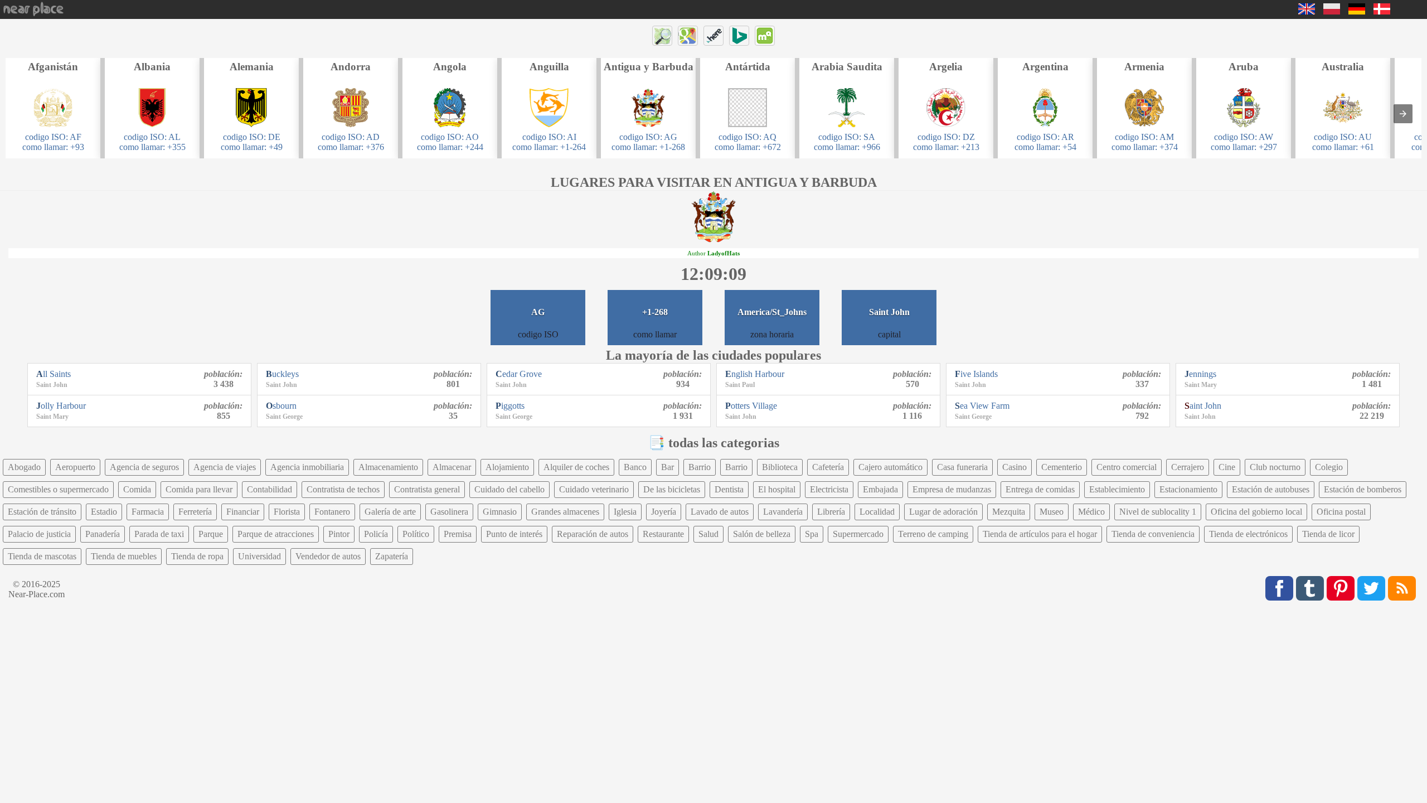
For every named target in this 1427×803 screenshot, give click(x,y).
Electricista (829, 489)
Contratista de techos (343, 489)
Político (415, 534)
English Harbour (754, 374)
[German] (1356, 11)
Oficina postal (1341, 511)
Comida (137, 489)
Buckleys (282, 374)
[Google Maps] (688, 36)
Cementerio (1061, 467)
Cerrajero (1187, 467)
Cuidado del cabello (509, 489)
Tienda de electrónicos (1248, 534)
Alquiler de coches (576, 467)
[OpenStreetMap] (662, 36)
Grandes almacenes (565, 511)
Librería (831, 511)
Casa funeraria (962, 467)
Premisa (458, 534)
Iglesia (625, 511)
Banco (635, 467)
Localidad (877, 511)
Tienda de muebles (124, 556)
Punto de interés (514, 534)
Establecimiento (1117, 489)
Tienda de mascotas (42, 556)
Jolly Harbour (61, 405)
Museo (1052, 511)
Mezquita (1008, 511)
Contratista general (427, 489)
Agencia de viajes (224, 467)
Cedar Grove (519, 374)
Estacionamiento (1188, 489)
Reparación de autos (592, 534)
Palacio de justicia (39, 534)
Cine (1227, 467)
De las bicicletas (671, 489)
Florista (287, 511)
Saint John (1203, 405)
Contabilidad (269, 489)
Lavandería (783, 511)
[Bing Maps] (739, 36)
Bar (667, 467)
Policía (376, 534)
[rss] (1402, 588)
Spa (811, 534)
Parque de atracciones (275, 534)
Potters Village (751, 405)
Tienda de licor (1328, 534)
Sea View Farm (982, 405)
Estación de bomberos (1362, 489)
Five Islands (976, 374)
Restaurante (663, 534)
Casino (1014, 467)
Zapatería (391, 556)
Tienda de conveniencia (1153, 534)
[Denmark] (1381, 11)
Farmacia (148, 511)
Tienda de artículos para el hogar (1040, 534)
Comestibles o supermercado (58, 489)
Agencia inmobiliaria (307, 467)
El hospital (776, 489)
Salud (708, 534)
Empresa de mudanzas (951, 489)
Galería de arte (390, 511)
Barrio (699, 467)
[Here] (713, 36)
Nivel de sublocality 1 (1157, 511)
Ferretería (195, 511)
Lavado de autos (720, 511)
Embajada (880, 489)
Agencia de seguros (144, 467)
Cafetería (828, 467)
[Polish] (1331, 11)
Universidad (259, 556)
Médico (1091, 511)
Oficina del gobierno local (1256, 511)
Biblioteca (780, 467)
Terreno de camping (933, 534)
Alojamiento (507, 467)
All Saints (53, 374)
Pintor (339, 534)
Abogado (24, 467)
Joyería (663, 511)
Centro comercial (1126, 467)
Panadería (102, 534)
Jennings (1200, 374)
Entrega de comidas (1040, 489)
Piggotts (510, 405)
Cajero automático (890, 467)
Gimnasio (500, 511)
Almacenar (452, 467)
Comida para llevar (199, 489)
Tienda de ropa (197, 556)
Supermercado (858, 534)
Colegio (1329, 467)
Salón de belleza (761, 534)
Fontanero (332, 511)
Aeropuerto (75, 467)
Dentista (729, 489)
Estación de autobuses (1270, 489)
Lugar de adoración (943, 511)
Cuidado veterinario (594, 489)
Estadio (104, 511)
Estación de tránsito (42, 511)
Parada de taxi (159, 534)
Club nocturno (1275, 467)
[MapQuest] (765, 36)
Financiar (242, 511)
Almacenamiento (388, 467)
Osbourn (281, 405)
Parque (210, 534)
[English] (1306, 11)
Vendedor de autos (328, 556)
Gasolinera (449, 511)
